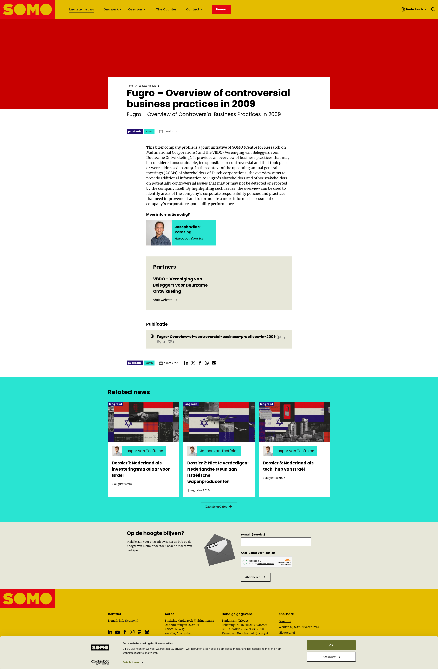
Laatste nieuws (81, 9)
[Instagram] (132, 632)
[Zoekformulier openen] (433, 9)
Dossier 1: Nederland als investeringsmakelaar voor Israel (141, 469)
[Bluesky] (147, 632)
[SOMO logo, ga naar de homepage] (28, 9)
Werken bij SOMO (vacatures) (299, 627)
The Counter (166, 9)
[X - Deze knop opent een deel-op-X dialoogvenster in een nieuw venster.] (193, 362)
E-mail (253, 535)
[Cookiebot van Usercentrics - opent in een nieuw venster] (100, 662)
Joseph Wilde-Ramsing (188, 229)
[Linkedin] (110, 632)
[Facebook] (125, 632)
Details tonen (131, 662)
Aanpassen (329, 656)
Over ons (135, 9)
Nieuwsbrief (287, 632)
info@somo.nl (128, 620)
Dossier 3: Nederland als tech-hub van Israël (288, 466)
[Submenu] (121, 9)
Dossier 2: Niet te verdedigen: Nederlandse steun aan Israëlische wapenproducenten (218, 472)
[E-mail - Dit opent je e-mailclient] (213, 362)
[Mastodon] (139, 632)
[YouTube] (117, 632)
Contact (192, 9)
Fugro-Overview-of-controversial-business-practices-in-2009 (216, 336)
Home (130, 85)
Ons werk (111, 9)
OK (331, 645)
